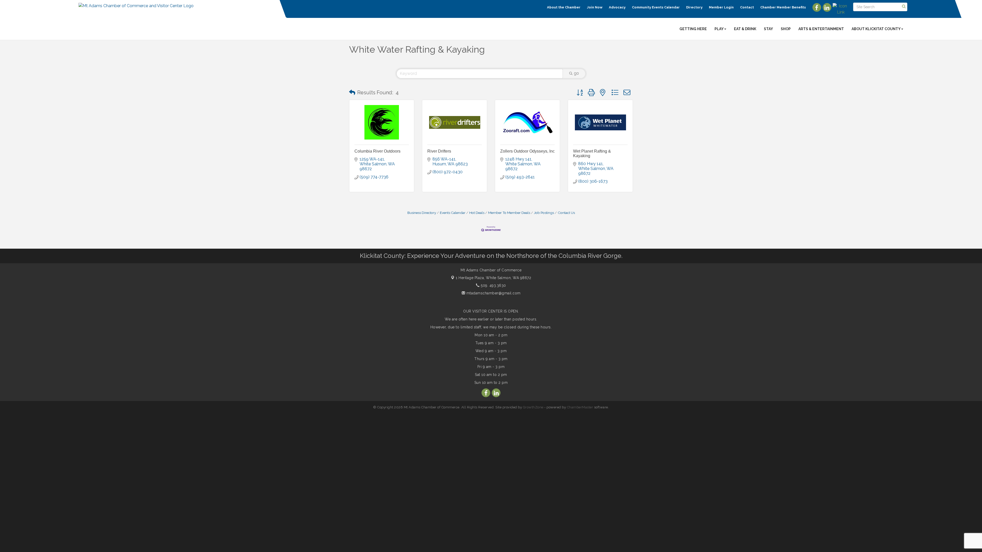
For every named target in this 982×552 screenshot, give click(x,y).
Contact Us (566, 213)
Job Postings (544, 213)
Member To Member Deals (509, 213)
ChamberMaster (580, 407)
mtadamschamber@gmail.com (493, 293)
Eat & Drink (745, 29)
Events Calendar (452, 213)
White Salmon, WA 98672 (493, 278)
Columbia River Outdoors (377, 151)
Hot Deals (476, 213)
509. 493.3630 (493, 285)
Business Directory (421, 213)
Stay (768, 29)
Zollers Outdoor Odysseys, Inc (527, 151)
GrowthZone (533, 407)
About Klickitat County (876, 29)
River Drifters (439, 151)
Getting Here (693, 29)
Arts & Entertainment (821, 29)
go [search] (576, 73)
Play (719, 29)
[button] (352, 92)
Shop (786, 29)
